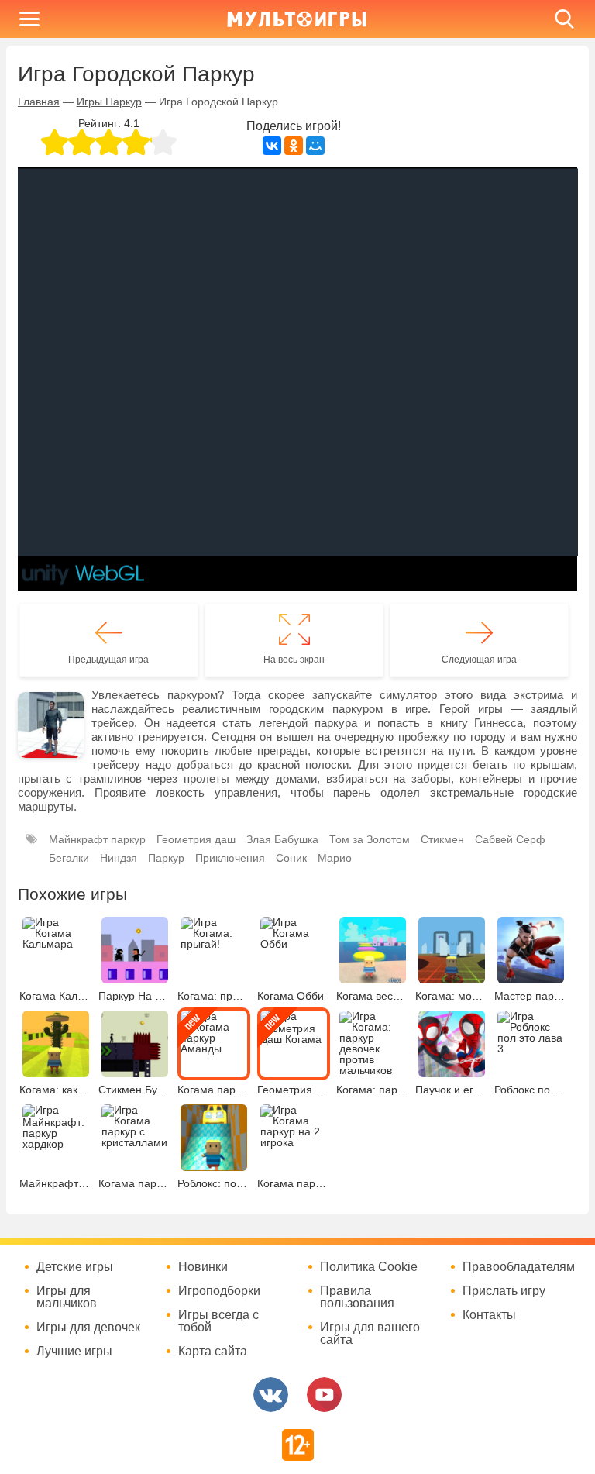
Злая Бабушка (282, 839)
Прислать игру (504, 1291)
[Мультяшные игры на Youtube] (324, 1394)
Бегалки (69, 857)
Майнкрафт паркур (97, 839)
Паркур (166, 857)
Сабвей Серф (510, 839)
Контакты (489, 1315)
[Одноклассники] (293, 145)
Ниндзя (118, 857)
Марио (335, 857)
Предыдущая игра (108, 659)
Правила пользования (357, 1297)
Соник (291, 857)
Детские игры (74, 1267)
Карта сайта (212, 1351)
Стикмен (442, 839)
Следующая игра (479, 659)
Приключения (230, 857)
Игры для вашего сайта (370, 1333)
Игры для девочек (88, 1327)
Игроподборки (219, 1291)
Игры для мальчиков (66, 1297)
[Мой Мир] (315, 145)
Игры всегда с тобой (218, 1321)
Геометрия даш (196, 839)
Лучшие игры (74, 1351)
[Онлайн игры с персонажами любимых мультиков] (296, 19)
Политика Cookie (369, 1267)
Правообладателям (519, 1267)
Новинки (203, 1267)
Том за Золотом (369, 839)
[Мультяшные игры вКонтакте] (270, 1394)
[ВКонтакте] (272, 145)
